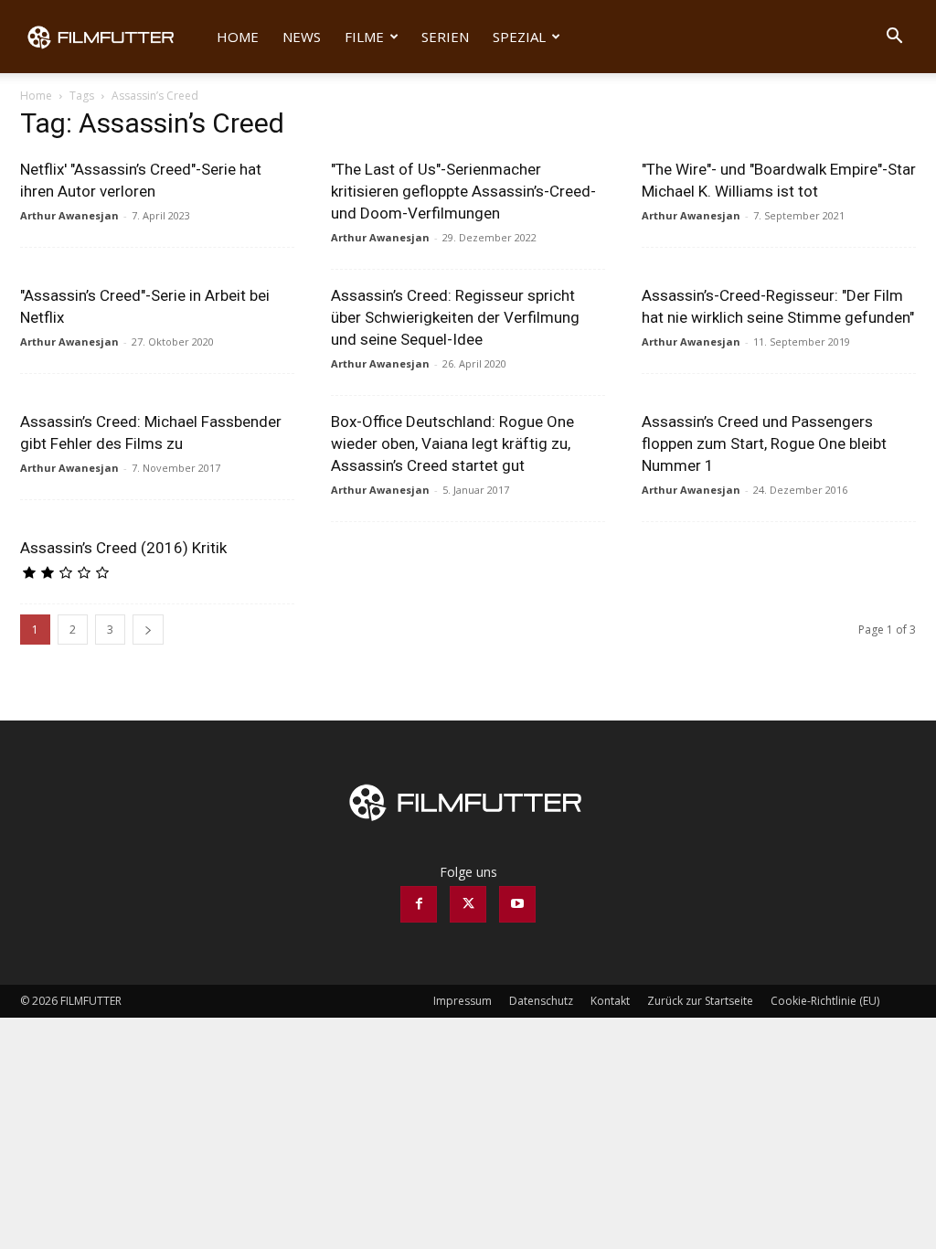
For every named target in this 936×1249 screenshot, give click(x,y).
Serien (445, 36)
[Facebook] (418, 904)
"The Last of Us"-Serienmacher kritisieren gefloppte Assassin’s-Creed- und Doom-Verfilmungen (463, 191)
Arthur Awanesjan (69, 215)
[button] (894, 38)
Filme (364, 36)
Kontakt (610, 1001)
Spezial (519, 36)
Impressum (462, 1001)
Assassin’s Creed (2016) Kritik (123, 548)
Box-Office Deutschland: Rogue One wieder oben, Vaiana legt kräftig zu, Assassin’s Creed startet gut (452, 443)
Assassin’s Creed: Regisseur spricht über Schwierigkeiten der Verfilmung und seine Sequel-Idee (455, 317)
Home (238, 36)
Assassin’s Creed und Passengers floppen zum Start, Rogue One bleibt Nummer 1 (764, 443)
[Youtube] (517, 904)
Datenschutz (541, 1001)
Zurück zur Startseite (700, 1001)
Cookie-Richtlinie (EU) (825, 1001)
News (301, 36)
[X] (468, 904)
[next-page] (148, 629)
